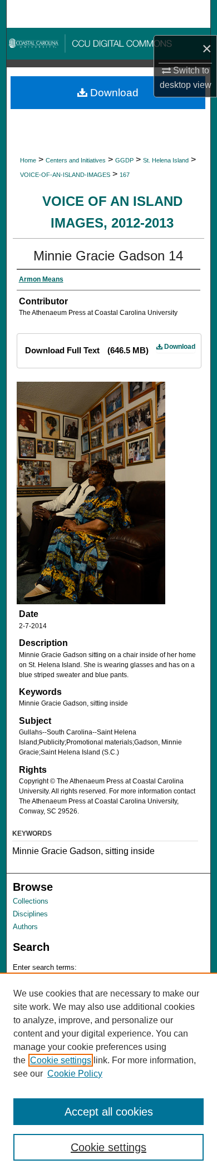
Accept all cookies (109, 1112)
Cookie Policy (74, 1073)
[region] (108, 1073)
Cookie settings (60, 1060)
